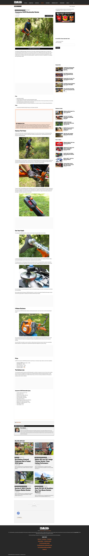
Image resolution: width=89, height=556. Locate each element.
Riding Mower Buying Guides (39, 486)
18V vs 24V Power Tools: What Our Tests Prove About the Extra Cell (69, 89)
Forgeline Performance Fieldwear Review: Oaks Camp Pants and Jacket (69, 123)
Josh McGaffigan (38, 493)
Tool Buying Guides (47, 541)
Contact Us (44, 549)
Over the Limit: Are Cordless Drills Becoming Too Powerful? (69, 154)
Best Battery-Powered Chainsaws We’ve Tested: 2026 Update (23, 461)
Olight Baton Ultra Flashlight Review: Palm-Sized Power (68, 134)
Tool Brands (49, 539)
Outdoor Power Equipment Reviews (20, 10)
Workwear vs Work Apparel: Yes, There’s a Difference (69, 112)
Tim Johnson (23, 428)
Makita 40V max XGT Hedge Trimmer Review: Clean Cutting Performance (44, 461)
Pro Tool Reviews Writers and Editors (44, 547)
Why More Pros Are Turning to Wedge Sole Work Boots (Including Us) (69, 128)
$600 (24, 367)
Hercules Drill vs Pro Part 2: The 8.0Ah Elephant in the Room (69, 79)
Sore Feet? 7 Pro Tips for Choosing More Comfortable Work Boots (68, 117)
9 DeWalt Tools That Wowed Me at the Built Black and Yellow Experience (69, 68)
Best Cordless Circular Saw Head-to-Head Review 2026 (68, 74)
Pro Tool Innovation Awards (44, 543)
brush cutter (19, 422)
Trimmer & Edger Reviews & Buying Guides (40, 457)
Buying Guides (17, 457)
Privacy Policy (42, 530)
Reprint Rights (40, 541)
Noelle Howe (17, 491)
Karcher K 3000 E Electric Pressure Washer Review (23, 489)
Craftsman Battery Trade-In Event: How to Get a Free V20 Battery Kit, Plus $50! (69, 164)
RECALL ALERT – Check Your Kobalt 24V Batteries (69, 159)
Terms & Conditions (48, 530)
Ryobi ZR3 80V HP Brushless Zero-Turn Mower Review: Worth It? (44, 490)
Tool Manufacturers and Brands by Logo (44, 545)
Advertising (44, 539)
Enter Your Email (59, 42)
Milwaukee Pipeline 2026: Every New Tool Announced (69, 143)
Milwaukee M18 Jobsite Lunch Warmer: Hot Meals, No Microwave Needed (69, 148)
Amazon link (58, 10)
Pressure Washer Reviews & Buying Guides (21, 486)
